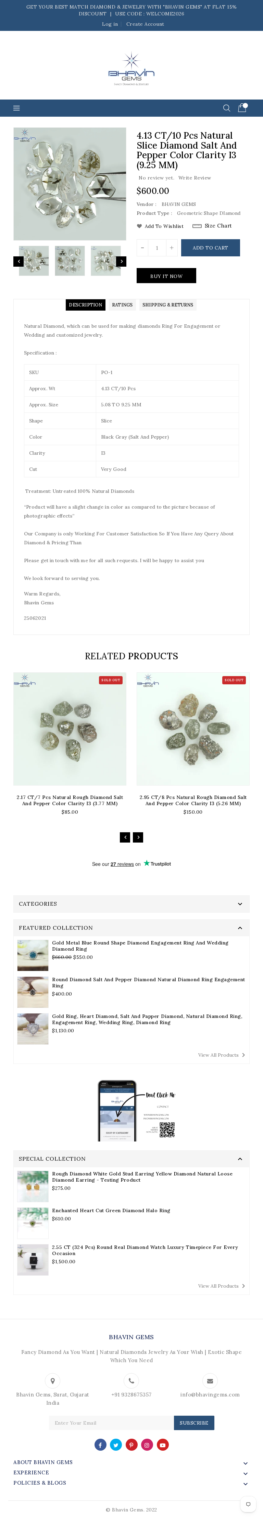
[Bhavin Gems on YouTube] (163, 1444)
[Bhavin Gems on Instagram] (147, 1444)
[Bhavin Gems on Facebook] (100, 1444)
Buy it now (166, 276)
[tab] (85, 305)
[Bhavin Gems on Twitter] (116, 1444)
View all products (223, 1055)
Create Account (145, 24)
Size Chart (218, 225)
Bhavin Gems (131, 1337)
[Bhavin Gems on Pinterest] (131, 1444)
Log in (110, 24)
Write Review (194, 178)
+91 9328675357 (131, 1394)
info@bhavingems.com (210, 1394)
